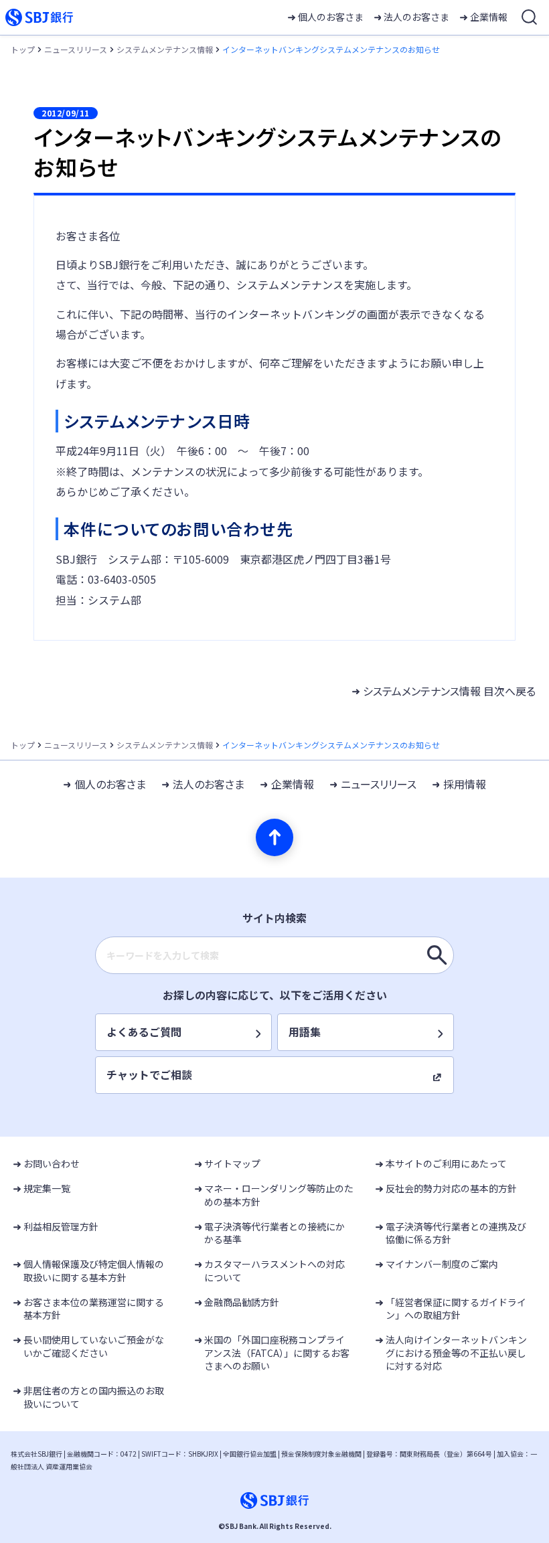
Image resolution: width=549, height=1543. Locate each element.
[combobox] (274, 955)
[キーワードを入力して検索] (437, 955)
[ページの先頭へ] (274, 837)
